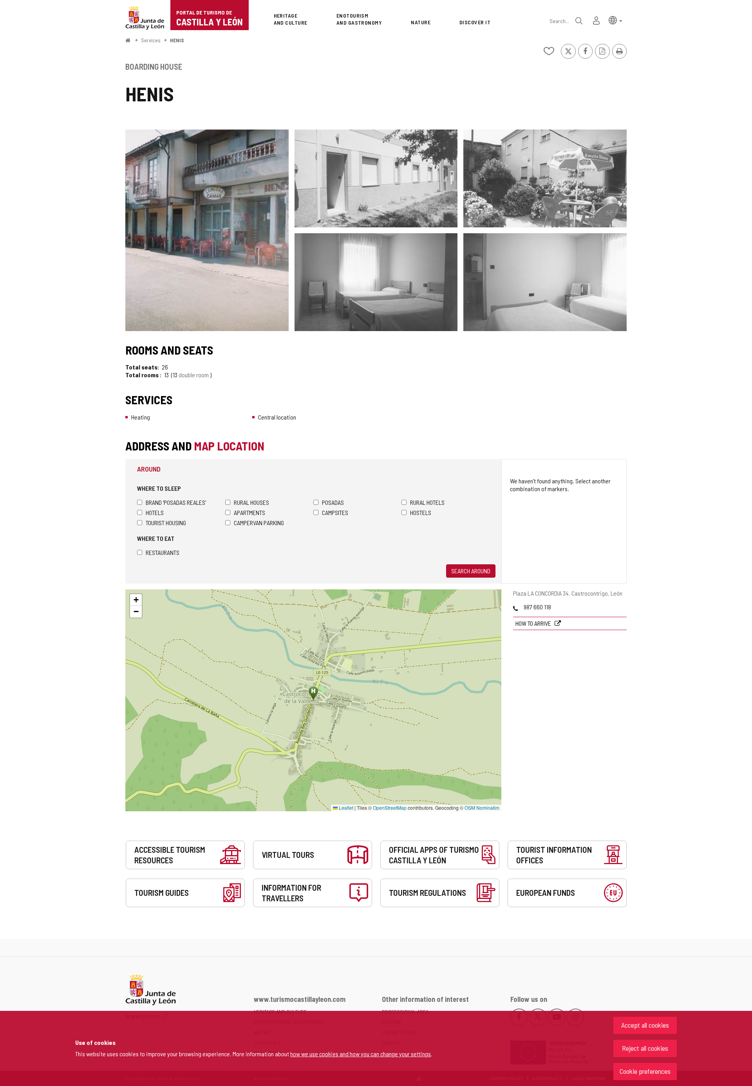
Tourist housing (166, 522)
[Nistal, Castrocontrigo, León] (207, 230)
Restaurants (162, 552)
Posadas (333, 502)
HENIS (177, 40)
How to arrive (533, 623)
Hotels (155, 512)
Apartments (249, 512)
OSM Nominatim (482, 807)
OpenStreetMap (390, 807)
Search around (470, 571)
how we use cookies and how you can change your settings (360, 1053)
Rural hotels (427, 502)
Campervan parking (259, 522)
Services (151, 40)
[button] (615, 20)
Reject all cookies (645, 1048)
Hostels (420, 512)
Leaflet (345, 807)
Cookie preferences (645, 1071)
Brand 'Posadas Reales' (176, 502)
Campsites (335, 512)
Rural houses (251, 502)
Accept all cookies (645, 1025)
